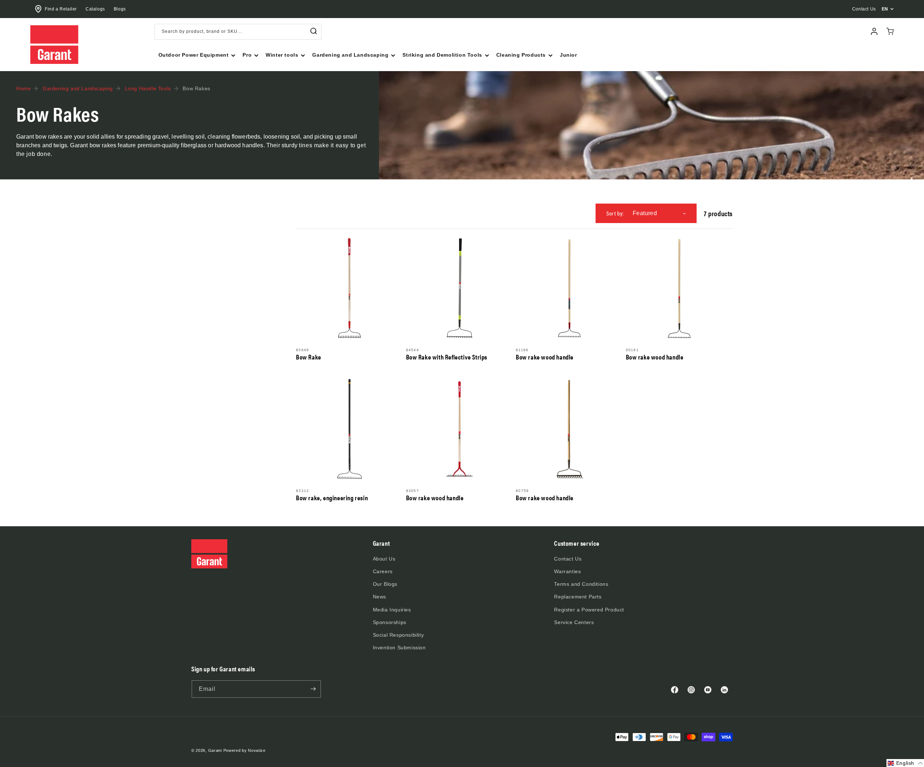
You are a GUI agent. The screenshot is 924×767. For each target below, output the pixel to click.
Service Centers (574, 622)
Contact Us (567, 559)
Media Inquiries (392, 610)
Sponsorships (389, 622)
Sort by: (615, 213)
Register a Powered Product (589, 610)
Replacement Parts (577, 597)
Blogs (120, 9)
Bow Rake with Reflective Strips (447, 357)
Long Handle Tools (148, 88)
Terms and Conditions (581, 584)
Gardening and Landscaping (78, 88)
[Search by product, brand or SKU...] (314, 31)
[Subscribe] (313, 689)
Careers (383, 571)
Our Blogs (385, 584)
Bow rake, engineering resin (332, 498)
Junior (568, 55)
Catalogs (95, 9)
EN (885, 9)
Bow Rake (308, 357)
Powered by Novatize (244, 750)
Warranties (567, 571)
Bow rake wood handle (545, 357)
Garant (215, 750)
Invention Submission (399, 647)
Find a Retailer (61, 9)
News (379, 597)
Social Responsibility (398, 635)
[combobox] (238, 32)
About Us (384, 559)
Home (23, 88)
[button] (196, 54)
